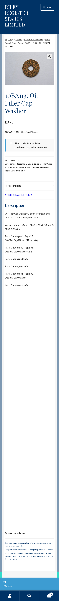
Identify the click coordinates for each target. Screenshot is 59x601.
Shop (10, 39)
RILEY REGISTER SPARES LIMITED (16, 16)
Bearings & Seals (24, 163)
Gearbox (44, 167)
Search (29, 596)
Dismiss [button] (7, 586)
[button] (49, 56)
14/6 (18, 170)
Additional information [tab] (21, 194)
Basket (45, 593)
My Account (10, 596)
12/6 (12, 170)
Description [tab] (13, 185)
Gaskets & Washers (33, 39)
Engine (19, 39)
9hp (23, 170)
